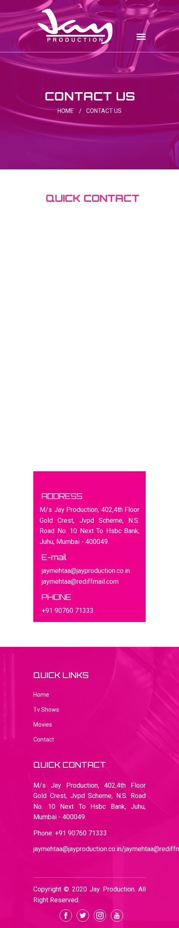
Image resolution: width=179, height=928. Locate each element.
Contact (43, 739)
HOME (69, 111)
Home (41, 694)
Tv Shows (46, 709)
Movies (42, 724)
